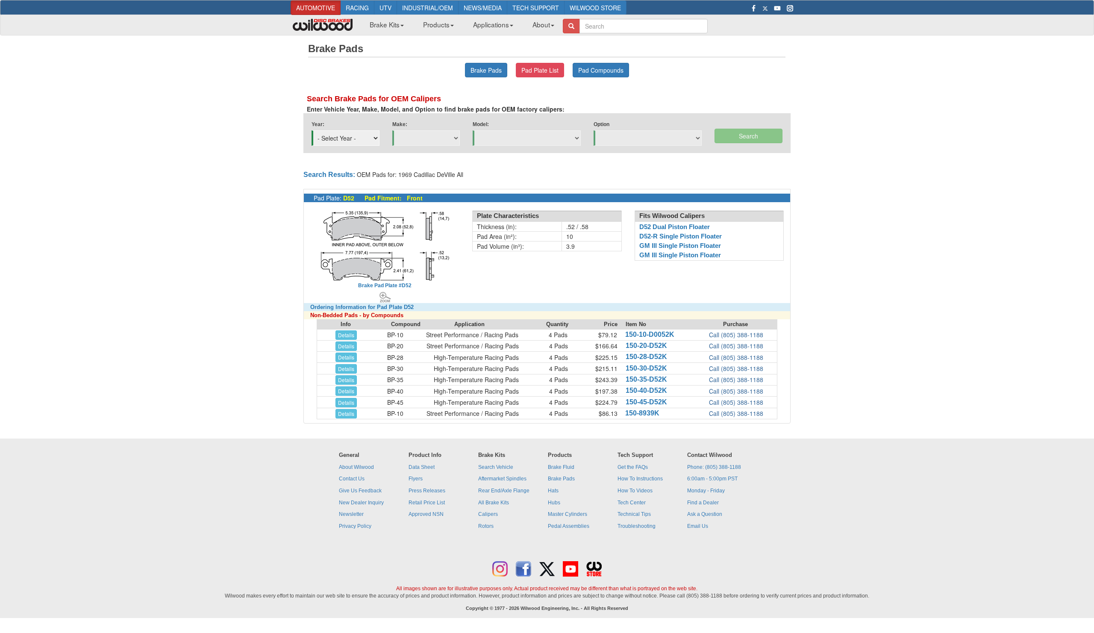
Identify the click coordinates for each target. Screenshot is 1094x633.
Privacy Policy (355, 526)
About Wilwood (356, 467)
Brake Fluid (561, 467)
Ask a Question (704, 514)
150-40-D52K (646, 390)
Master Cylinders (567, 514)
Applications (491, 24)
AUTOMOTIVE (315, 7)
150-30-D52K (646, 368)
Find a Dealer (703, 503)
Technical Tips (634, 514)
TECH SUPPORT (535, 7)
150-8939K (642, 413)
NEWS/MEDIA (483, 7)
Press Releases (427, 491)
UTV (385, 7)
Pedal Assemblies (568, 526)
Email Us (697, 526)
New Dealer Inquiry (361, 503)
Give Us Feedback (360, 491)
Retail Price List (427, 503)
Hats (553, 491)
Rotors (486, 526)
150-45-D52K (646, 402)
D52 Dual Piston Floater (674, 227)
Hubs (554, 503)
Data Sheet (422, 467)
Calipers (488, 514)
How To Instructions (640, 479)
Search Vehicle (495, 467)
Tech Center (632, 503)
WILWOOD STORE (595, 7)
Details (346, 335)
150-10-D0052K (649, 334)
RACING (357, 7)
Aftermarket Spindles (502, 479)
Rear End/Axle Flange (503, 491)
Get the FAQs (633, 467)
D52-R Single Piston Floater (680, 236)
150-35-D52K (646, 379)
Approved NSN (426, 514)
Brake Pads (561, 479)
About (541, 24)
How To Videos (635, 491)
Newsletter (351, 514)
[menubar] (459, 27)
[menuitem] (383, 27)
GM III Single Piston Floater (680, 245)
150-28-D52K (646, 356)
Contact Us (352, 479)
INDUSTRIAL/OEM (427, 7)
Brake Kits (385, 24)
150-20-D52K (646, 345)
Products (436, 24)
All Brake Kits (493, 503)
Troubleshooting (637, 526)
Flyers (416, 479)
